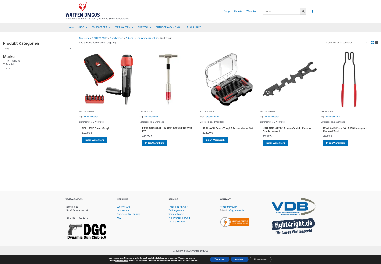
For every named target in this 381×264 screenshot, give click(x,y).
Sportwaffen (116, 38)
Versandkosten (91, 116)
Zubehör (129, 38)
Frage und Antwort (178, 206)
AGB (119, 217)
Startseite (84, 38)
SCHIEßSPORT (100, 38)
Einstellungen (121, 260)
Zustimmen (219, 259)
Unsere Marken (176, 221)
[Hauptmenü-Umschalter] (312, 11)
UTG (8, 67)
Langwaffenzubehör (147, 38)
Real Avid (10, 64)
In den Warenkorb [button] (94, 139)
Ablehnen (239, 259)
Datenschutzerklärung (128, 214)
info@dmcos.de (236, 210)
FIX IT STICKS (13, 60)
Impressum (123, 210)
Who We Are (123, 206)
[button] (85, 27)
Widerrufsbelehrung (179, 217)
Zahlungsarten (176, 210)
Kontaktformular (228, 206)
